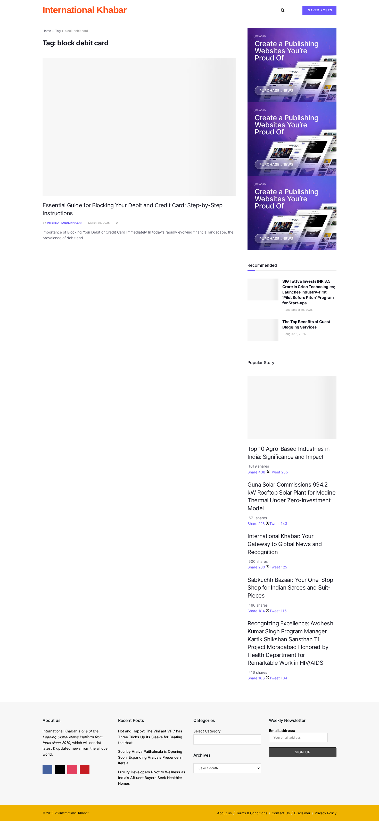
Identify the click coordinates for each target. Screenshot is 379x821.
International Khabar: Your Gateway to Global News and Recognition (285, 544)
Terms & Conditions (251, 813)
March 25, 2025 (98, 222)
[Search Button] (283, 10)
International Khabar (85, 10)
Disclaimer (302, 813)
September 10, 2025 (299, 310)
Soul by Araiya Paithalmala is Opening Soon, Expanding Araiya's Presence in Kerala (150, 757)
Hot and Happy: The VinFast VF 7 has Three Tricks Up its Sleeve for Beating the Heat (150, 737)
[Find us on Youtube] (84, 769)
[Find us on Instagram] (72, 769)
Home (47, 31)
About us (224, 813)
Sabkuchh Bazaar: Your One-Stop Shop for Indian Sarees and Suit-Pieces (290, 587)
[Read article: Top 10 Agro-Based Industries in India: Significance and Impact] (292, 407)
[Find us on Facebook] (47, 769)
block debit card (76, 31)
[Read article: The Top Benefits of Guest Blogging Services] (263, 330)
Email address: (282, 730)
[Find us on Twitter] (60, 769)
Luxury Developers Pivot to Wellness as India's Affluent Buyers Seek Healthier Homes (151, 778)
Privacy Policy (325, 813)
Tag (58, 31)
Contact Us (281, 813)
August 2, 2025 (295, 334)
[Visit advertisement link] (292, 65)
